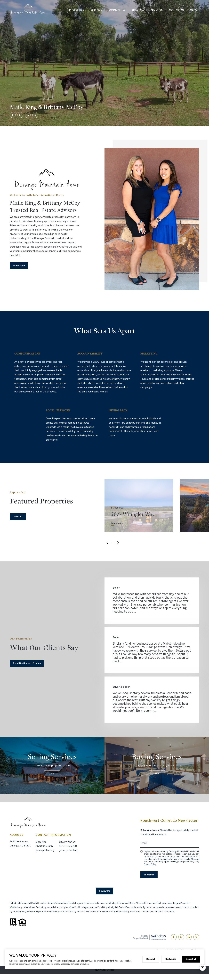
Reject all (150, 959)
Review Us (104, 891)
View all (18, 516)
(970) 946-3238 (68, 846)
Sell (52, 773)
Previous (108, 542)
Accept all (191, 959)
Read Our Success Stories (27, 663)
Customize (170, 959)
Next (117, 542)
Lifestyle (138, 10)
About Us (157, 10)
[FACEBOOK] (13, 115)
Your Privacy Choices (104, 970)
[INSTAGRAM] (20, 115)
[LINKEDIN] (28, 115)
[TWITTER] (35, 115)
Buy (157, 773)
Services (96, 10)
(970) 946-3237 (44, 846)
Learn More (19, 265)
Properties (76, 10)
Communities (117, 10)
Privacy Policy (150, 864)
